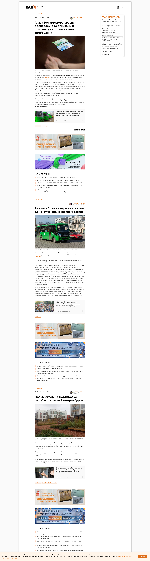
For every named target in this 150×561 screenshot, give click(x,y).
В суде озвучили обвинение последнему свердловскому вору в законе (60, 366)
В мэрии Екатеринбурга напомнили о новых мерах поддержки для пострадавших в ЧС (59, 537)
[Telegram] (79, 129)
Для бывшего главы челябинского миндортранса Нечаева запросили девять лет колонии (59, 186)
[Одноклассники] (77, 129)
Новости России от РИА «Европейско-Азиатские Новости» (31, 7)
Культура (44, 482)
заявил (47, 77)
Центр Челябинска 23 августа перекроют (50, 368)
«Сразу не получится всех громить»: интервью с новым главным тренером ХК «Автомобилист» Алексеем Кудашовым (58, 190)
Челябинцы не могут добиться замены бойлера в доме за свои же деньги (111, 27)
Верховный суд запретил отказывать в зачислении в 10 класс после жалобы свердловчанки (59, 542)
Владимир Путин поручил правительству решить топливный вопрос (59, 182)
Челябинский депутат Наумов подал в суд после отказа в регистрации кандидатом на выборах (60, 372)
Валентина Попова (79, 203)
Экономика (38, 126)
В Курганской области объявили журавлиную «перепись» (56, 177)
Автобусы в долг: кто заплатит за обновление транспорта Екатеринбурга (112, 39)
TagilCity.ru (38, 256)
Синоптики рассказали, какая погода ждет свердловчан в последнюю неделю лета (60, 551)
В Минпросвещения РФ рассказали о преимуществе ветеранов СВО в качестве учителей (60, 379)
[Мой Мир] (82, 129)
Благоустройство (52, 482)
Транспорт (44, 126)
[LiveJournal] (84, 129)
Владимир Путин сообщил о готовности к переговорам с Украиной (59, 180)
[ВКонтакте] (75, 129)
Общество (37, 316)
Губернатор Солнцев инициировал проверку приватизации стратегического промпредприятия (111, 33)
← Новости (38, 13)
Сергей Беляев (78, 17)
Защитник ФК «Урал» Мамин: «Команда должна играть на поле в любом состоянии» (112, 21)
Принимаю (142, 556)
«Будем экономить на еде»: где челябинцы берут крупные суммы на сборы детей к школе (112, 45)
